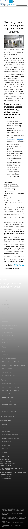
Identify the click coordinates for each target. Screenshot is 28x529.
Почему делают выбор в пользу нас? (12, 434)
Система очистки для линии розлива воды (13, 365)
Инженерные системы (8, 397)
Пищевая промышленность (9, 325)
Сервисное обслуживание (9, 394)
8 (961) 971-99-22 (5, 461)
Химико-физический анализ (15, 120)
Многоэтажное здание (8, 335)
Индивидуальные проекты (9, 404)
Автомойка (5, 321)
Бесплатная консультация (9, 411)
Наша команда (6, 431)
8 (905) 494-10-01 (5, 470)
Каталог (7, 9)
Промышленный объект (8, 339)
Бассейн (4, 351)
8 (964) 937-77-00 (5, 465)
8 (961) (15, 264)
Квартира (4, 311)
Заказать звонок (21, 5)
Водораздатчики (6, 372)
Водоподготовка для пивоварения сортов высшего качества (14, 27)
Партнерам (5, 448)
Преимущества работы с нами (10, 438)
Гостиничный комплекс (8, 308)
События (4, 428)
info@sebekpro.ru (6, 478)
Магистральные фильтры (9, 358)
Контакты (4, 452)
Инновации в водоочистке (9, 401)
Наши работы (5, 424)
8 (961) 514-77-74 (5, 476)
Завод (3, 318)
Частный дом (5, 304)
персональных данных (11, 524)
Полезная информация (7, 416)
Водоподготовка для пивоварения (11, 361)
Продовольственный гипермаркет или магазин (12, 347)
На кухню (4, 314)
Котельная (5, 342)
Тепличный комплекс (7, 328)
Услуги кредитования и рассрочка (11, 408)
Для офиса (5, 354)
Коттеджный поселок (8, 332)
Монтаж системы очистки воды (11, 387)
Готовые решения (7, 445)
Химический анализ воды (9, 383)
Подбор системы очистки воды (10, 390)
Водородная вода (7, 368)
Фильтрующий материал (8, 375)
